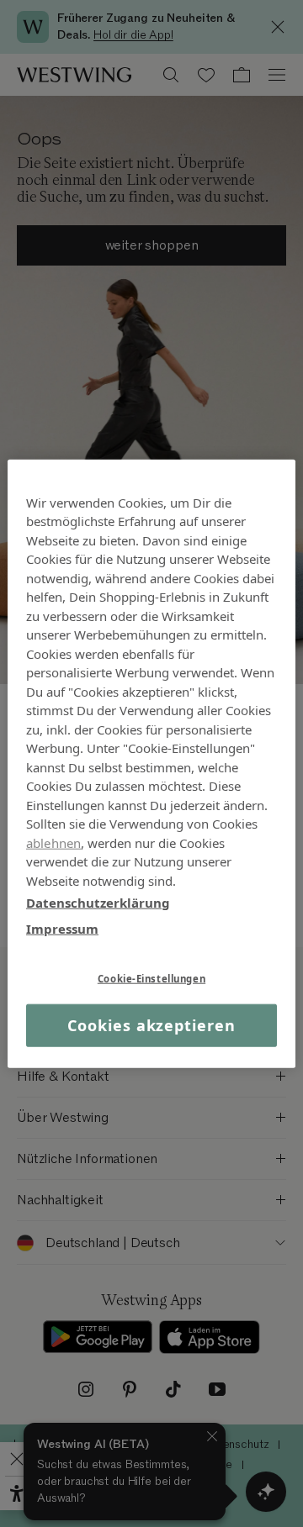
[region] (151, 763)
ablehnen (53, 842)
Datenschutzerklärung (98, 902)
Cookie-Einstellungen (151, 978)
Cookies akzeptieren (151, 1025)
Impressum (62, 927)
